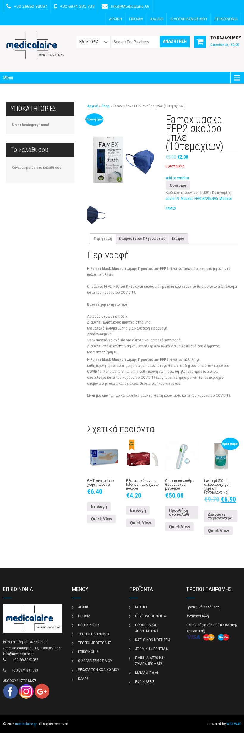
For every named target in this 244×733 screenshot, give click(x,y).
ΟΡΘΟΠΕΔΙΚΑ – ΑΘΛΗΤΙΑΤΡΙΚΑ (147, 628)
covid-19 (172, 198)
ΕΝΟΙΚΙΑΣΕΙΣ (144, 681)
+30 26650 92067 (30, 6)
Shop (105, 106)
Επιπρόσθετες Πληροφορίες (141, 238)
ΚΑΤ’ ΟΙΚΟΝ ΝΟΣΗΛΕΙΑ (152, 640)
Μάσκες (225, 198)
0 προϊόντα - (224, 44)
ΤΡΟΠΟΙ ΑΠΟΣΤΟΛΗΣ (94, 643)
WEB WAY (233, 724)
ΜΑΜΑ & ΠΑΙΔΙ (146, 672)
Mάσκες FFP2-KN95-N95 (199, 198)
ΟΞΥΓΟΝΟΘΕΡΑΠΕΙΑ (150, 616)
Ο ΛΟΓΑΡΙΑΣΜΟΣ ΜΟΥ (189, 19)
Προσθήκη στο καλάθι (179, 512)
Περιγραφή (103, 238)
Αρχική (92, 106)
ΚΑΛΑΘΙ (156, 19)
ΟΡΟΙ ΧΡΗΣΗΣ (89, 625)
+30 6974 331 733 (77, 6)
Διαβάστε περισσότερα (220, 516)
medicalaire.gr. (26, 724)
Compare (178, 185)
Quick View (101, 519)
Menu (8, 78)
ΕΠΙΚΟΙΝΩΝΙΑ (226, 19)
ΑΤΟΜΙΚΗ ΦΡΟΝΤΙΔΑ (151, 649)
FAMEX (171, 208)
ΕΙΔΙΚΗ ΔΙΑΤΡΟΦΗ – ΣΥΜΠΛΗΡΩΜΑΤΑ (150, 660)
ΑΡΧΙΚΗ (115, 19)
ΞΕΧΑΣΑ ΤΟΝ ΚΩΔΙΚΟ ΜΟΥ (98, 669)
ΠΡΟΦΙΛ (136, 19)
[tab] (103, 238)
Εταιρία (178, 238)
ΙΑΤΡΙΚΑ (141, 607)
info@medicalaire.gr (130, 6)
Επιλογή (99, 506)
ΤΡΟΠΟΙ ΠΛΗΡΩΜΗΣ (94, 634)
